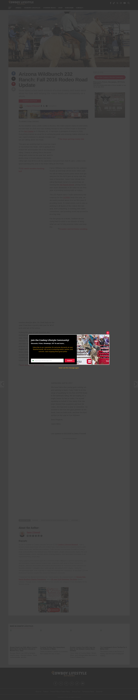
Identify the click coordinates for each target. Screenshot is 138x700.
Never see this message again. (69, 368)
